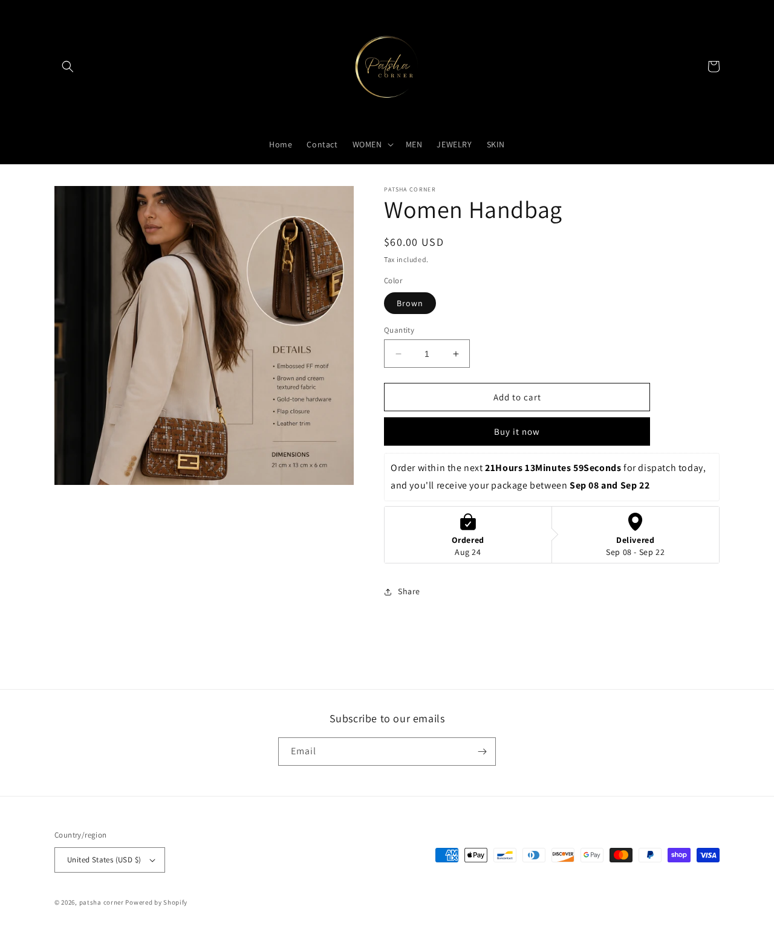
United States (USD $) (104, 860)
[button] (67, 66)
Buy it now (517, 431)
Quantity (399, 330)
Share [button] (409, 591)
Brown (410, 303)
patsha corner (101, 902)
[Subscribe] (482, 751)
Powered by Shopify (156, 902)
